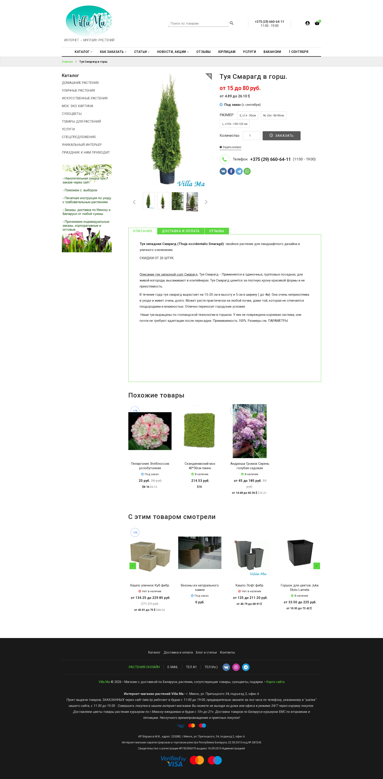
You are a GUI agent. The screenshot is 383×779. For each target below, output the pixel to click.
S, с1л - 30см (248, 115)
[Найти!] (232, 24)
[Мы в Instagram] (236, 667)
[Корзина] (317, 24)
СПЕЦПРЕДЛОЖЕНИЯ (79, 137)
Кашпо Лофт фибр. (249, 585)
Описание (142, 231)
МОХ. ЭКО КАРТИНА (77, 106)
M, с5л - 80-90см (273, 115)
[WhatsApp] (247, 171)
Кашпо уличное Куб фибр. (150, 585)
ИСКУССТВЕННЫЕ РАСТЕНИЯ (84, 98)
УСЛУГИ (68, 129)
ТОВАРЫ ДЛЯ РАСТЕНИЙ (81, 121)
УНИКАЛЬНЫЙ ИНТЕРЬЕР (82, 145)
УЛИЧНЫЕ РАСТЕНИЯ (78, 91)
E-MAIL (173, 667)
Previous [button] (132, 566)
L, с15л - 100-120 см (234, 123)
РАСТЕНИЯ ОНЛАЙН (144, 667)
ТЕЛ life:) (211, 667)
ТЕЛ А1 (191, 667)
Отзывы (216, 231)
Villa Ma (104, 682)
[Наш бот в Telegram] (246, 667)
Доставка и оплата (181, 231)
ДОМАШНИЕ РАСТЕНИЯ (80, 83)
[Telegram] (239, 171)
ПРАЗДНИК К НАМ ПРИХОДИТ (86, 152)
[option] (149, 200)
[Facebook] (231, 171)
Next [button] (316, 566)
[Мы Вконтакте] (226, 667)
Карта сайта (275, 682)
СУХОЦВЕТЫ (72, 114)
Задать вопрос (231, 147)
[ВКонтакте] (223, 171)
